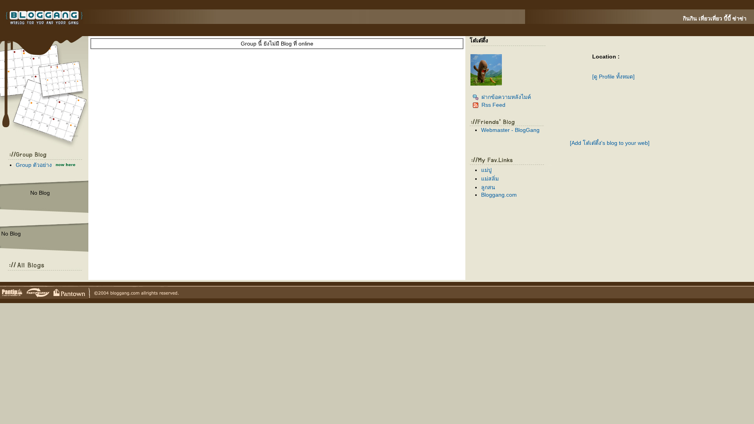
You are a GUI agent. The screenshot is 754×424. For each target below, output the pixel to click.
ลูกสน (488, 187)
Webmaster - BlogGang (510, 130)
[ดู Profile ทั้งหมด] (613, 76)
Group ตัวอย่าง (34, 165)
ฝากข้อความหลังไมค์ (506, 97)
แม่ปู (486, 170)
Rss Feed (493, 105)
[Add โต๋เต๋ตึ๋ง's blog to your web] (610, 143)
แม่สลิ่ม (490, 178)
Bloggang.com (499, 195)
